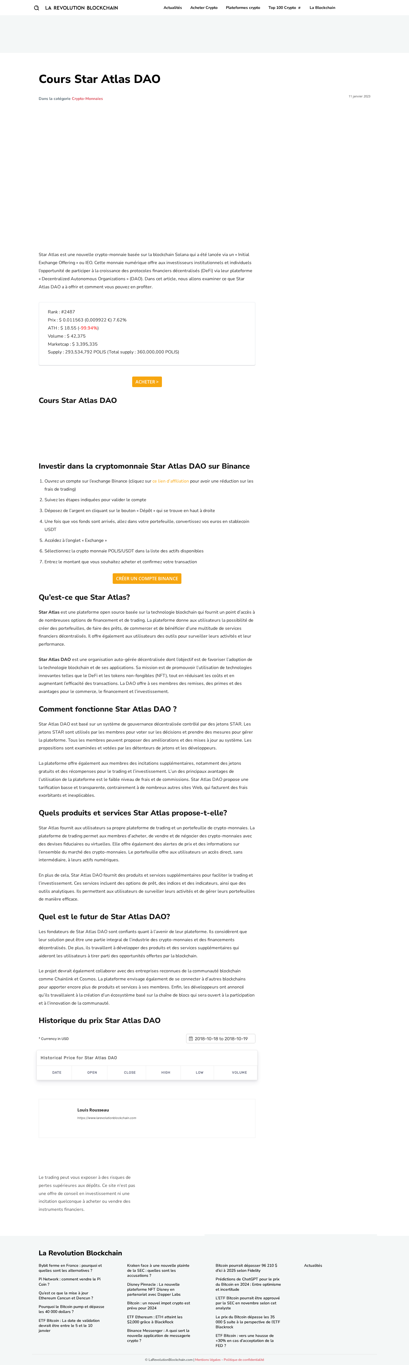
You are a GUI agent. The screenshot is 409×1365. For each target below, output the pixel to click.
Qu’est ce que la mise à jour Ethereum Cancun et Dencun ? (66, 1295)
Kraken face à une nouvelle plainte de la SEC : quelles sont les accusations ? (158, 1270)
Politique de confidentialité (244, 1359)
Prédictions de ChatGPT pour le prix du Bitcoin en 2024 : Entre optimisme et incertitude (248, 1284)
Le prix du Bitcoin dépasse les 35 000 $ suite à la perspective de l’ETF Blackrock (248, 1322)
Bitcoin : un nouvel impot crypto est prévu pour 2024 (158, 1305)
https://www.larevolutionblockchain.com (106, 1118)
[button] (36, 7)
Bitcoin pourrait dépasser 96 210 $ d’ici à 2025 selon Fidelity (246, 1268)
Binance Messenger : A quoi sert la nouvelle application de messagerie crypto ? (158, 1335)
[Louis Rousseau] (58, 1118)
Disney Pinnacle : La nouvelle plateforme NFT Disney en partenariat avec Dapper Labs (154, 1289)
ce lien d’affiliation (170, 481)
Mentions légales (208, 1359)
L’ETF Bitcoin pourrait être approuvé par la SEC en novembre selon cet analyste (248, 1303)
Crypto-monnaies (87, 99)
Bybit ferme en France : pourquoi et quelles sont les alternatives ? (70, 1268)
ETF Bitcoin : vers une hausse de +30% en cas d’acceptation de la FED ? (245, 1340)
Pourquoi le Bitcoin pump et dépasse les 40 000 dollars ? (71, 1309)
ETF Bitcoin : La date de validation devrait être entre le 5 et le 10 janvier (69, 1325)
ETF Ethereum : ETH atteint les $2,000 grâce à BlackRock (155, 1319)
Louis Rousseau (93, 1110)
